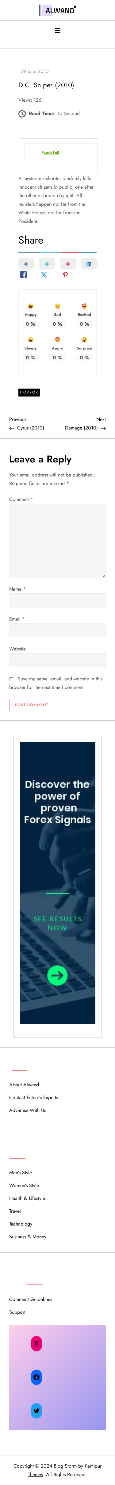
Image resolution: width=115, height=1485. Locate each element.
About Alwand (24, 1084)
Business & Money (27, 1236)
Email (17, 618)
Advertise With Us (27, 1110)
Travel (15, 1211)
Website (17, 648)
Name (17, 588)
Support (17, 1312)
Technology (20, 1223)
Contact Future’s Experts (33, 1097)
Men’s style (20, 1172)
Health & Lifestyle (27, 1198)
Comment (21, 499)
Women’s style (24, 1185)
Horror (29, 392)
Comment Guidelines (30, 1299)
